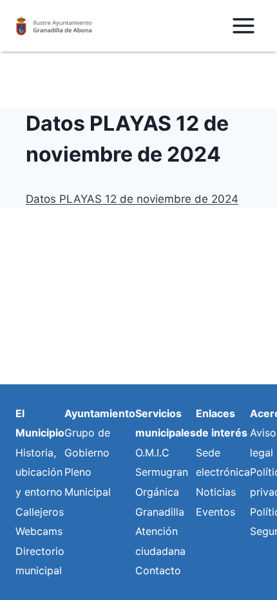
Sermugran (161, 471)
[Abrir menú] (243, 25)
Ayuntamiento (99, 413)
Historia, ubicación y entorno (38, 472)
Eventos (215, 511)
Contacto (158, 570)
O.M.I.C (152, 452)
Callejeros (39, 511)
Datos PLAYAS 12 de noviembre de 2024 (132, 198)
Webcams (38, 531)
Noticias (216, 491)
